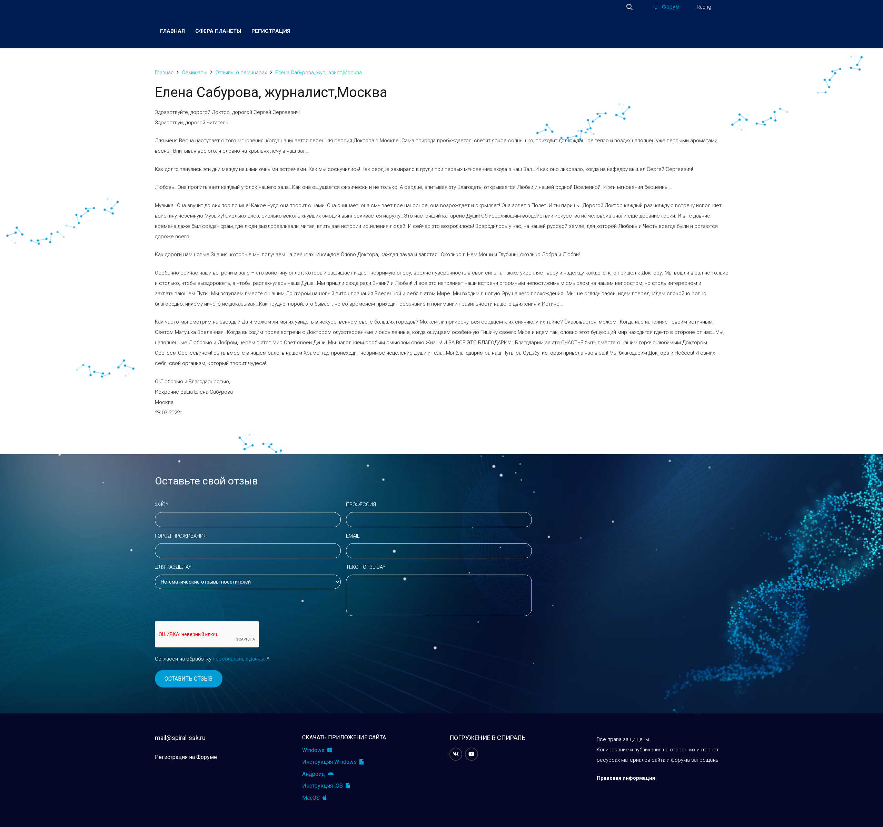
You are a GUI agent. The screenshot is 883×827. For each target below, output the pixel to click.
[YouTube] (471, 754)
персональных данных (240, 659)
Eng (707, 7)
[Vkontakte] (456, 754)
